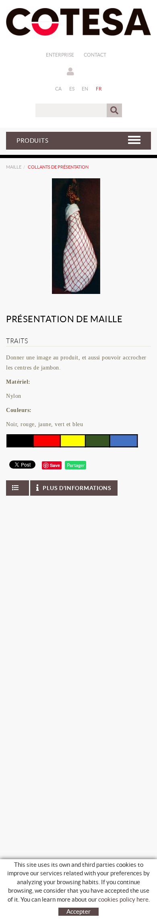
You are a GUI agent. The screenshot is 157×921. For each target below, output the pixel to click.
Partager (75, 465)
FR (99, 88)
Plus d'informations (77, 488)
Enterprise (60, 54)
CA (58, 88)
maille (13, 167)
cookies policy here (123, 899)
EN (85, 88)
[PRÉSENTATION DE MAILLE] (75, 236)
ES (72, 88)
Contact (95, 54)
